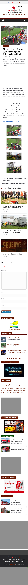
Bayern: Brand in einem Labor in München (12, 254)
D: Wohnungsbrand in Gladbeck (14, 386)
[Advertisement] (11, 406)
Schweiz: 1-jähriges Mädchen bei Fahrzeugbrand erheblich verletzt (17, 501)
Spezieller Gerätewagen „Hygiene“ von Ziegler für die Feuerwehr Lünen (17, 440)
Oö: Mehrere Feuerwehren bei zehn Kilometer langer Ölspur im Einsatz (14, 179)
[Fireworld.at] (3, 20)
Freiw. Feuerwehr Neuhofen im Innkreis (11, 122)
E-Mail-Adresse (4, 299)
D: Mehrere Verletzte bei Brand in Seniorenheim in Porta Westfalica (17, 509)
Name (2, 292)
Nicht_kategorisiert (6, 46)
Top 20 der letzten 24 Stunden (9, 561)
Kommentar (3, 271)
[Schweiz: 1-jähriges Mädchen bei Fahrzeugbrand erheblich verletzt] (5, 503)
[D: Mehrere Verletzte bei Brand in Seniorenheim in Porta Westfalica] (5, 511)
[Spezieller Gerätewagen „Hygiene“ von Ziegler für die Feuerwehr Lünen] (5, 442)
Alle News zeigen (6, 15)
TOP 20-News (14, 15)
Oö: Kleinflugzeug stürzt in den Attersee (15, 338)
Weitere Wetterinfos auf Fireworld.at (14, 329)
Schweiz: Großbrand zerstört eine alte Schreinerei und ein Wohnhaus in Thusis (12, 393)
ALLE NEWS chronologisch (20, 559)
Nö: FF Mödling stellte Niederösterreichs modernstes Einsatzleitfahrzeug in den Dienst (18, 449)
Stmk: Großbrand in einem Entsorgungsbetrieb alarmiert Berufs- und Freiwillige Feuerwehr (16, 352)
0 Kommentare (11, 56)
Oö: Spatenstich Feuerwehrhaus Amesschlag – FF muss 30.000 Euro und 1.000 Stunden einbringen (13, 207)
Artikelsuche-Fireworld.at (19, 561)
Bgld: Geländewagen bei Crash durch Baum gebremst (13, 184)
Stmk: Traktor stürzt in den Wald (13, 344)
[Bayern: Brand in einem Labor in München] (14, 240)
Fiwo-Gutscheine (21, 15)
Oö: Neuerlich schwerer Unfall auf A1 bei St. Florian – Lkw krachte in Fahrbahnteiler (13, 231)
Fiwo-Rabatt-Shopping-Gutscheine (9, 559)
